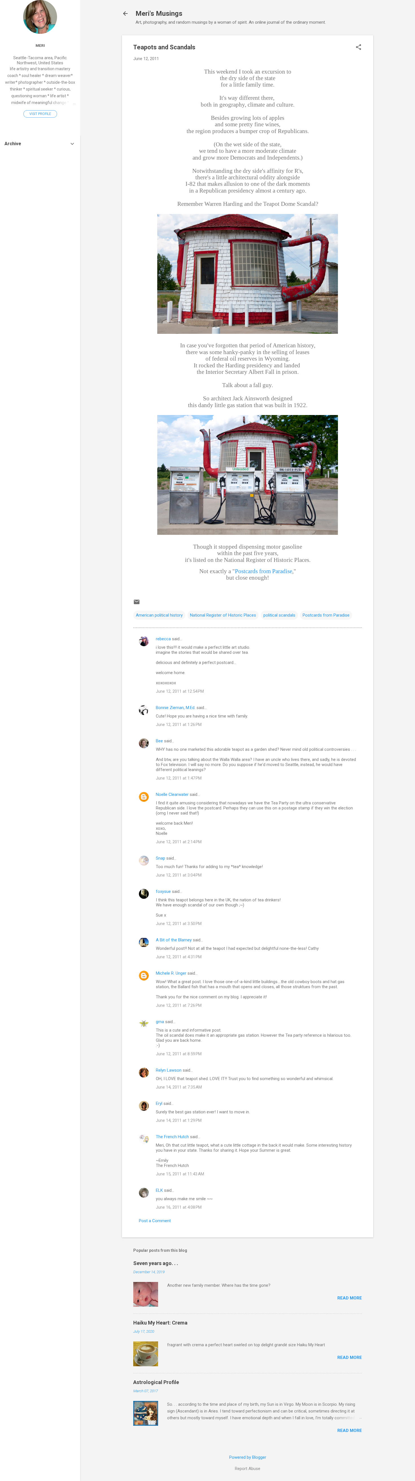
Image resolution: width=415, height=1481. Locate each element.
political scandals (279, 615)
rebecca (163, 638)
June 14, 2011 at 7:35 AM (179, 1087)
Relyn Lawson (169, 1070)
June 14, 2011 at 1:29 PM (179, 1120)
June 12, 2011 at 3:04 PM (179, 875)
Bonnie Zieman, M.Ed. (175, 707)
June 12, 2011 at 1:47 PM (179, 778)
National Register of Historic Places (223, 615)
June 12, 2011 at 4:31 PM (179, 956)
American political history (159, 615)
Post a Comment (155, 1220)
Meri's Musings (159, 13)
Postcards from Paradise (263, 571)
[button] (358, 48)
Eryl (159, 1103)
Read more (349, 1298)
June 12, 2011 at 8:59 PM (179, 1053)
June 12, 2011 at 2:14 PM (179, 841)
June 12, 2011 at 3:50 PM (179, 923)
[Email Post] (136, 603)
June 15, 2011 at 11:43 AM (180, 1174)
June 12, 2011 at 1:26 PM (179, 724)
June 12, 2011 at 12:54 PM (180, 691)
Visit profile (40, 114)
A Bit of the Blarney (174, 940)
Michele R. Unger (171, 973)
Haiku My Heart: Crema (160, 1323)
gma (160, 1021)
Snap (160, 858)
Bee (159, 740)
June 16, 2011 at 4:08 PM (179, 1207)
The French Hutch (172, 1136)
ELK (159, 1190)
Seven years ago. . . (155, 1263)
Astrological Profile (156, 1382)
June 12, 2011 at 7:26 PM (179, 1005)
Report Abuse (247, 1468)
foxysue (163, 891)
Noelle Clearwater (172, 794)
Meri (40, 45)
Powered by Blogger (247, 1457)
